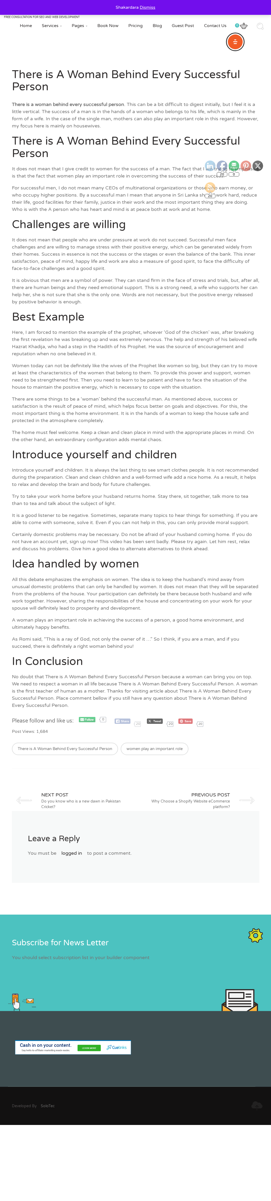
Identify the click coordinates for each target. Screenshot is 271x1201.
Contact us (215, 25)
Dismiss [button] (147, 7)
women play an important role (155, 748)
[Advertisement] (135, 1162)
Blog (157, 25)
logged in (71, 853)
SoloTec (48, 1106)
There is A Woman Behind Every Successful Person (65, 748)
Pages (79, 25)
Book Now (108, 25)
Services (52, 25)
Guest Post (183, 25)
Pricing (135, 25)
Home (26, 25)
